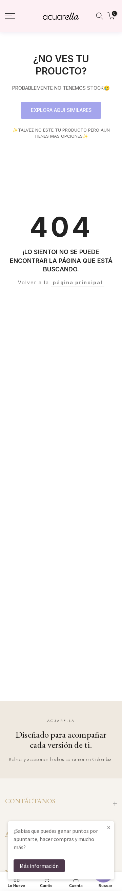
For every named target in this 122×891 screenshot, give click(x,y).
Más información (39, 865)
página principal (78, 282)
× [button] (108, 827)
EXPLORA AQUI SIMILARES (61, 110)
